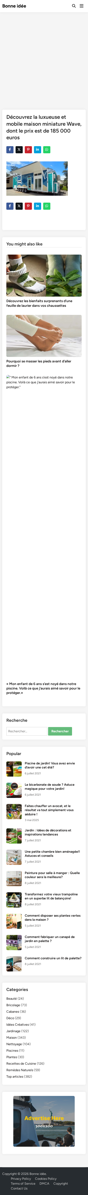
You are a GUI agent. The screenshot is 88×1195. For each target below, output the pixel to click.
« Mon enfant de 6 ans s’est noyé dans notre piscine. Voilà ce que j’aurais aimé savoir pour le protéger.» (43, 688)
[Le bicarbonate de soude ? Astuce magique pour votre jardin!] (14, 785)
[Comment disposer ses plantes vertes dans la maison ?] (14, 916)
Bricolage (13, 1005)
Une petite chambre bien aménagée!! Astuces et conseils (52, 854)
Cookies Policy (45, 1179)
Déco (10, 1018)
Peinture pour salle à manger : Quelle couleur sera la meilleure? (52, 875)
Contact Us (19, 1188)
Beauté (11, 999)
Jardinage (13, 1031)
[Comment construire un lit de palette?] (14, 959)
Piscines (12, 1050)
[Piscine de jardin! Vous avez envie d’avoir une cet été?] (14, 764)
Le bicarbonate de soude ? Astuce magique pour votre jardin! (49, 787)
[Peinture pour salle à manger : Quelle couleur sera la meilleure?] (14, 873)
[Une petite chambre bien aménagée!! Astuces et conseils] (14, 852)
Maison (11, 1037)
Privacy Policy (21, 1179)
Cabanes (12, 1011)
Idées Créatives (17, 1024)
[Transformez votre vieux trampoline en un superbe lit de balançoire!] (14, 895)
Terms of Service (23, 1183)
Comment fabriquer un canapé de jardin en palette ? (50, 939)
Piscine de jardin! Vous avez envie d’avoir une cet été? (50, 765)
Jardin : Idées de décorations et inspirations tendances (48, 832)
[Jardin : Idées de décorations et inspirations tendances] (14, 831)
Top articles (14, 1076)
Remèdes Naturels (19, 1070)
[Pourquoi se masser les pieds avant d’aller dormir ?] (44, 335)
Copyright (60, 1183)
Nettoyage (14, 1044)
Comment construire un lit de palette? (53, 958)
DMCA (44, 1183)
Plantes (11, 1057)
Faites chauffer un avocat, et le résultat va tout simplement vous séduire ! (49, 810)
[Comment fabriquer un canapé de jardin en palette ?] (14, 937)
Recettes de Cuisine (21, 1063)
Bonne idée (14, 6)
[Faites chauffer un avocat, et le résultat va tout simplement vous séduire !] (14, 806)
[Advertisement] (44, 58)
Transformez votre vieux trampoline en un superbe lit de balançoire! (51, 896)
